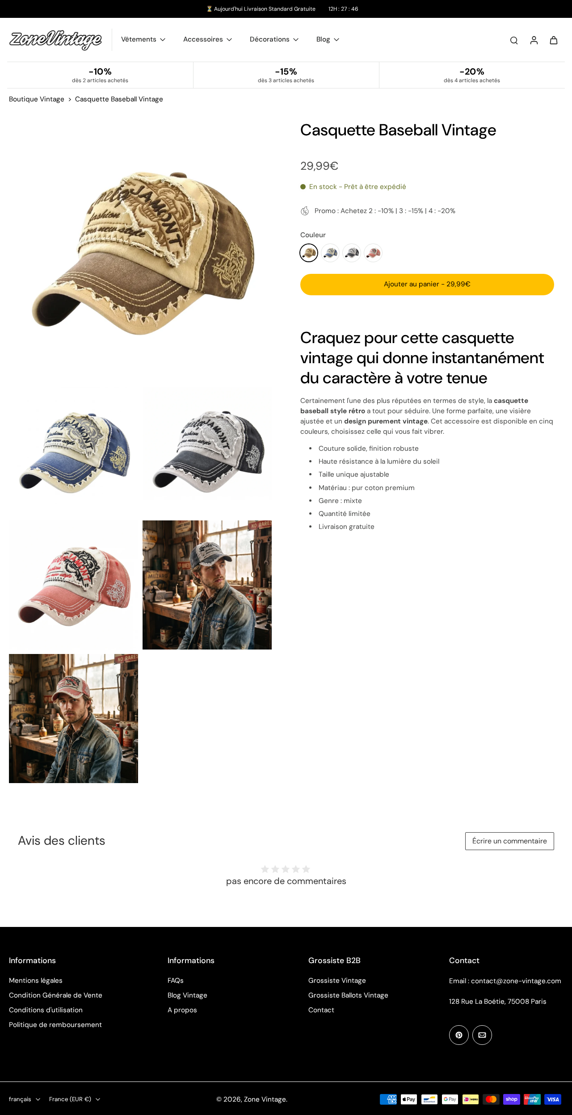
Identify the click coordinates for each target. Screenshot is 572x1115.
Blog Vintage (187, 995)
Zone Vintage (265, 1099)
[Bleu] (330, 252)
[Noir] (351, 252)
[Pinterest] (459, 1035)
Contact (321, 1010)
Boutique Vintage (36, 99)
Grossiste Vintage (337, 980)
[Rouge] (373, 252)
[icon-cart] (553, 40)
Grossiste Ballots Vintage (348, 995)
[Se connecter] (533, 40)
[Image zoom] (140, 251)
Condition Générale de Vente (55, 995)
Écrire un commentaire (509, 841)
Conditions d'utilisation (46, 1010)
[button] (427, 284)
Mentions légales (36, 980)
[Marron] (308, 252)
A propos (182, 1010)
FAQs (176, 980)
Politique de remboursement (55, 1024)
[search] (514, 40)
